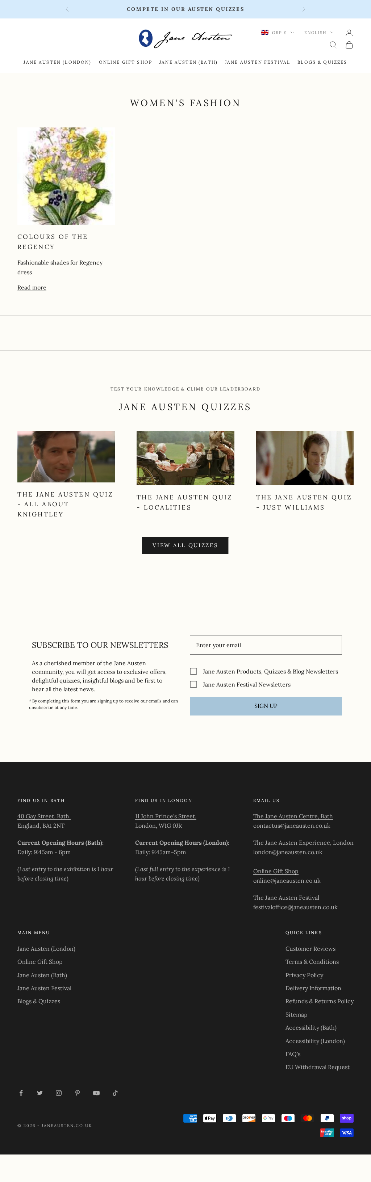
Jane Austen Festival (257, 62)
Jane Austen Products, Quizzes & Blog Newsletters (270, 671)
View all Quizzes (185, 545)
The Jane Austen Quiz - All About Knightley (65, 504)
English (315, 32)
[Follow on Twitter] (39, 1093)
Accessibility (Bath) (311, 1027)
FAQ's (292, 1054)
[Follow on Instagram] (58, 1093)
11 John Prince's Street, (165, 816)
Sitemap (296, 1014)
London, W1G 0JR (158, 825)
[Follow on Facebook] (21, 1093)
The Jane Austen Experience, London (303, 842)
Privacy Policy (304, 975)
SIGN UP (266, 705)
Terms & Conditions (312, 961)
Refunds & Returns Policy (319, 1001)
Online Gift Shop (126, 62)
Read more (31, 287)
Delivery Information (313, 988)
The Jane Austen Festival (286, 897)
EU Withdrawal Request (317, 1067)
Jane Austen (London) (57, 62)
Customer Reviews (310, 948)
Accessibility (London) (315, 1040)
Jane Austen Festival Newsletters (247, 684)
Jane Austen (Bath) (188, 62)
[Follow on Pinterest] (77, 1093)
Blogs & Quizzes (322, 62)
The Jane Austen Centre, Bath (293, 816)
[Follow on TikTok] (115, 1093)
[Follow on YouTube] (96, 1093)
